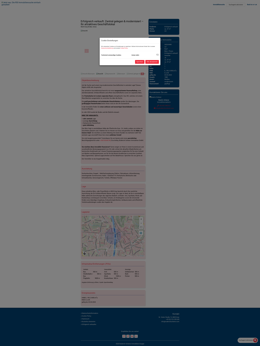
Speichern (139, 62)
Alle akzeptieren (152, 62)
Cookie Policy (124, 48)
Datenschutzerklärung (107, 48)
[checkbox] (157, 54)
